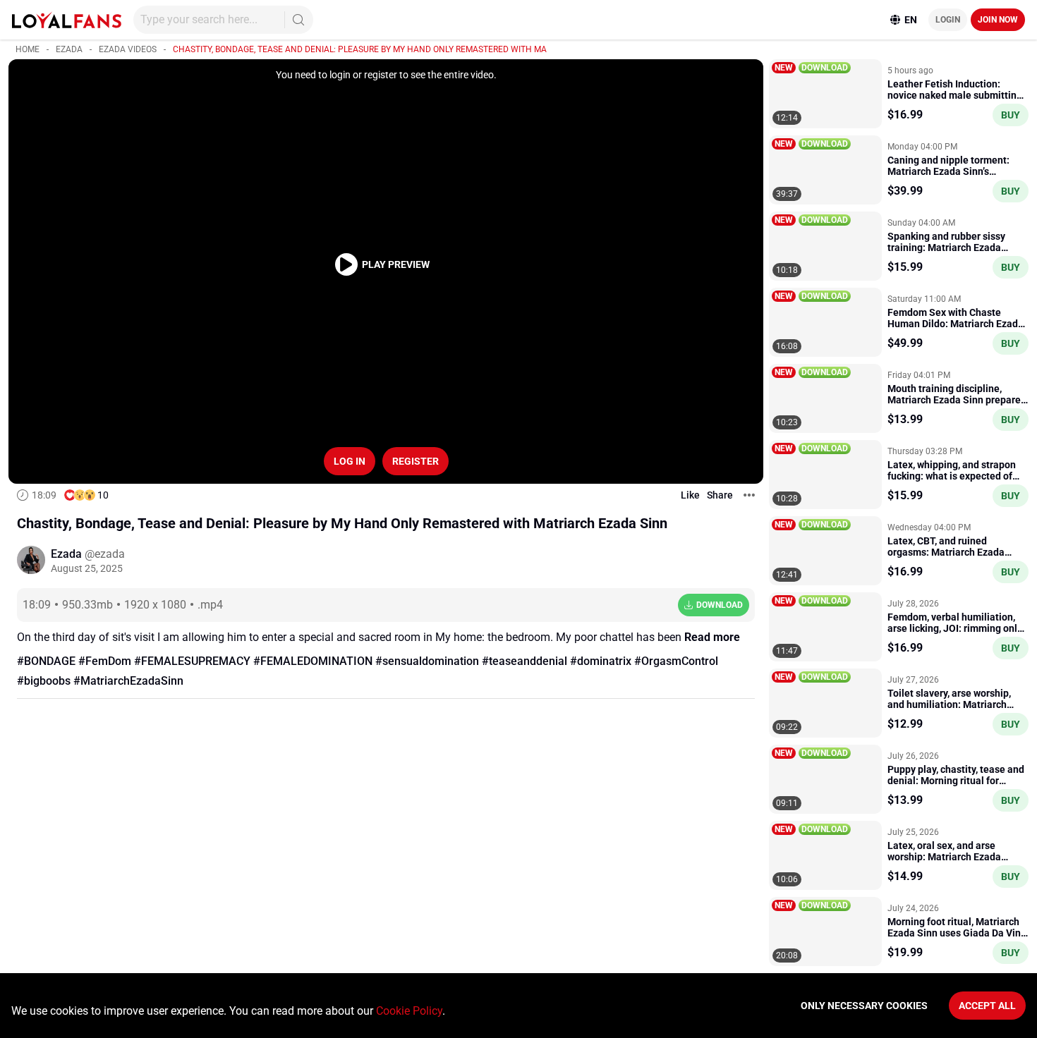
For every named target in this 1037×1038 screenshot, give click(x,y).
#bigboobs (44, 681)
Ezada (69, 49)
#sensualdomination (427, 661)
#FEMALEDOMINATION (312, 661)
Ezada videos (128, 49)
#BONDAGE (46, 661)
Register (415, 461)
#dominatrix (600, 661)
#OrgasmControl (676, 661)
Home (28, 49)
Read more (712, 637)
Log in (349, 461)
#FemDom (104, 661)
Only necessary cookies (864, 1005)
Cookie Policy (409, 1011)
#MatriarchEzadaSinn (128, 681)
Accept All (987, 1005)
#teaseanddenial (524, 661)
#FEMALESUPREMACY (192, 661)
